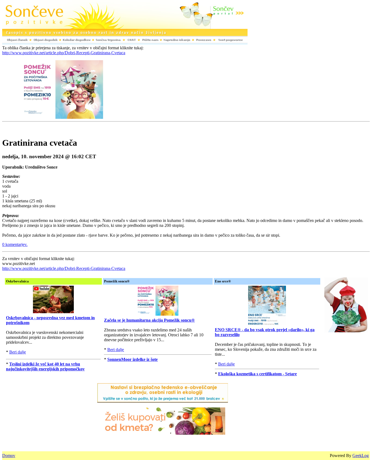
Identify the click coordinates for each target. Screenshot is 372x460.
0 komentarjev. (15, 244)
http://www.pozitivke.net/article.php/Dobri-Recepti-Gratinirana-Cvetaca (63, 52)
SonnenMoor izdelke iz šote (132, 359)
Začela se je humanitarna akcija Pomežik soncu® (149, 320)
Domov (8, 455)
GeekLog (360, 455)
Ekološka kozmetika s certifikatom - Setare (257, 373)
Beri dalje (17, 352)
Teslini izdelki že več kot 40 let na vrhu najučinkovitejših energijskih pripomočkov (45, 366)
